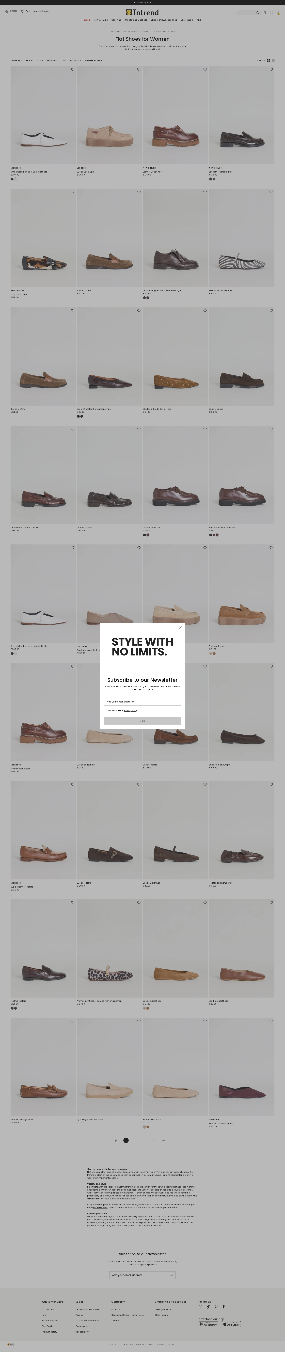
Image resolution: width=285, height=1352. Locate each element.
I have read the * (123, 710)
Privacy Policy (130, 710)
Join (142, 720)
